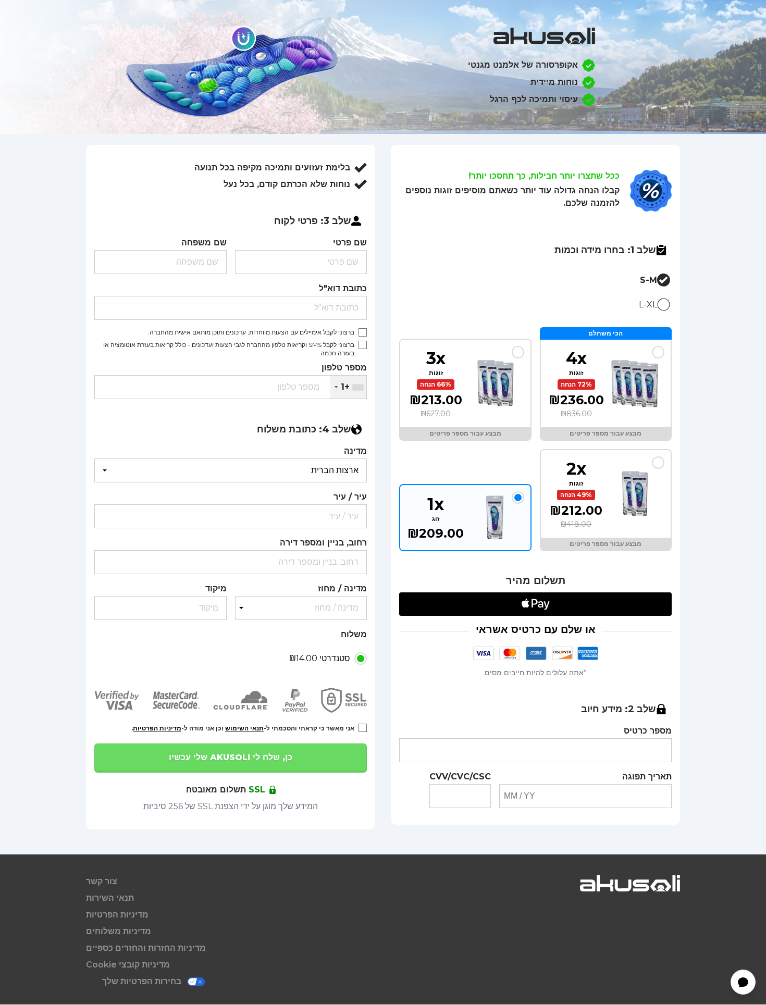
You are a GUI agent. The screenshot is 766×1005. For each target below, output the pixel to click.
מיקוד (216, 588)
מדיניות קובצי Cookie (128, 965)
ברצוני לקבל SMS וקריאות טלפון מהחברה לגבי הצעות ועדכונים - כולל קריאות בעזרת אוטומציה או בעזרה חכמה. (228, 349)
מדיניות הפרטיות (157, 728)
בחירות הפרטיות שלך (141, 981)
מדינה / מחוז (342, 588)
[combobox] (348, 387)
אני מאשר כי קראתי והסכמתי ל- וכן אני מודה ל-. (242, 728)
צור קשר (101, 881)
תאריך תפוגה (647, 776)
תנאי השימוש (244, 728)
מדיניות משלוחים (118, 931)
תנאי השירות (110, 898)
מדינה (355, 451)
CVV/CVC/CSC (460, 776)
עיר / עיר (350, 497)
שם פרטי (350, 242)
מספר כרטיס (648, 731)
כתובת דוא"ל (343, 288)
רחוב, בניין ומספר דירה (323, 543)
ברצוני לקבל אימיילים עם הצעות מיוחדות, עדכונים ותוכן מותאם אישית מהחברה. (251, 332)
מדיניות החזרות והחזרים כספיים (146, 948)
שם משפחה (204, 242)
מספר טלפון (344, 368)
